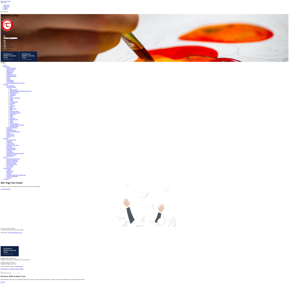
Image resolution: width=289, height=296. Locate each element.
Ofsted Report (10, 80)
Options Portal (10, 134)
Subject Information (11, 87)
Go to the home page (6, 189)
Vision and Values (11, 69)
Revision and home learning (13, 131)
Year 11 (8, 137)
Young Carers (10, 156)
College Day (10, 142)
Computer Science (14, 92)
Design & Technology (15, 97)
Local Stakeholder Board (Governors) (16, 83)
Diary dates (9, 172)
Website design (4, 269)
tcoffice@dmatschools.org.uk (15, 232)
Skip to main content (5, 1)
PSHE (11, 116)
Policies (5, 9)
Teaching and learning (12, 127)
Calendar (9, 169)
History (11, 104)
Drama (11, 99)
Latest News (7, 6)
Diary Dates (6, 5)
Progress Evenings (11, 148)
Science (11, 121)
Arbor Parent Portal (11, 139)
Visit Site (3, 282)
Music (11, 110)
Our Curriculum (10, 85)
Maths (11, 107)
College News (10, 171)
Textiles (11, 122)
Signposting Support (11, 154)
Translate (15, 39)
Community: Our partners (13, 145)
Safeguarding (10, 72)
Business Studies (14, 89)
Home (5, 65)
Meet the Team (10, 70)
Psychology (12, 118)
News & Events (7, 168)
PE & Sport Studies (14, 111)
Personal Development (15, 112)
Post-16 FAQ (10, 167)
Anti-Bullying (10, 152)
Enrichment (9, 146)
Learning (6, 84)
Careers (8, 133)
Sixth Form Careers (11, 162)
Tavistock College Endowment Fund (15, 153)
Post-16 (5, 157)
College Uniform (11, 144)
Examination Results (11, 76)
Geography (12, 103)
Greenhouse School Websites (16, 269)
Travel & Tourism (14, 123)
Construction (13, 93)
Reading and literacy (11, 130)
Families (6, 138)
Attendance (9, 141)
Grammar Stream (11, 135)
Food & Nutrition (14, 102)
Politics (11, 115)
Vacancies (9, 177)
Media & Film (13, 108)
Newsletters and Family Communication (16, 175)
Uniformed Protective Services (17, 125)
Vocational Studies (14, 126)
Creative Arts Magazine (12, 176)
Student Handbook (11, 149)
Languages (12, 106)
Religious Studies (14, 119)
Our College (6, 66)
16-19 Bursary (10, 165)
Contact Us (6, 179)
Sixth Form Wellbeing (12, 164)
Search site (3, 273)
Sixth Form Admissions (12, 160)
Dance (11, 96)
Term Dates (9, 150)
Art (10, 88)
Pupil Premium (10, 81)
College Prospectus (11, 74)
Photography (13, 114)
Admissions (9, 73)
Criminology (13, 95)
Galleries (6, 8)
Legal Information (18, 266)
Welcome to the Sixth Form (13, 158)
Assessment (9, 129)
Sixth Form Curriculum (12, 161)
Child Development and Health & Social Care (20, 91)
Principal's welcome (11, 68)
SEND (8, 77)
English (11, 100)
